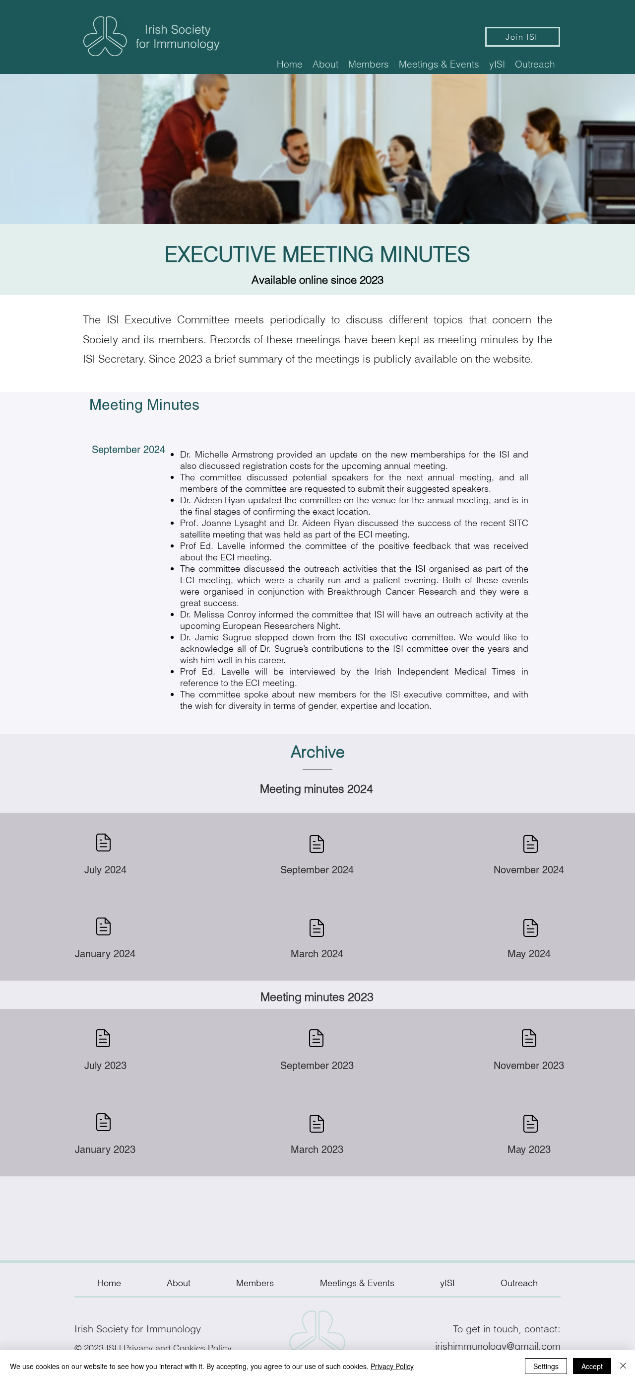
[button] (325, 64)
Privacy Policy (392, 1366)
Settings (546, 1366)
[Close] (623, 1366)
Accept (592, 1366)
